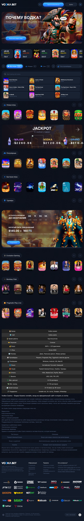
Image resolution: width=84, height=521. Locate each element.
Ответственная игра (48, 467)
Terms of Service (70, 471)
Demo (5, 121)
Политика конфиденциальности (49, 470)
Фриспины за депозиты (32, 474)
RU (29, 471)
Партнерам (46, 473)
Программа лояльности (32, 468)
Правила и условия (48, 465)
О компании (32, 465)
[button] (3, 66)
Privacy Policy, (62, 471)
